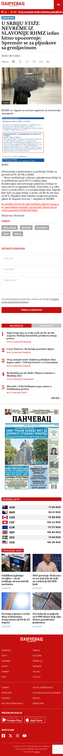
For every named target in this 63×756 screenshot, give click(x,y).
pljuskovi (41, 227)
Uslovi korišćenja (43, 687)
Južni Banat (28, 379)
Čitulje (37, 677)
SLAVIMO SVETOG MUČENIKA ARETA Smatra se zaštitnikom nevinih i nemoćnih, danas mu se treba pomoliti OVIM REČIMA (30, 207)
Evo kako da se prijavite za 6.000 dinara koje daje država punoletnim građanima (47, 618)
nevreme (26, 227)
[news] (16, 563)
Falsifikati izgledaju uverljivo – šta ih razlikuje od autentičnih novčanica (15, 580)
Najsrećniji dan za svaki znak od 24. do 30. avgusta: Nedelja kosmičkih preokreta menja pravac (32, 336)
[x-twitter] (10, 736)
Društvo (8, 17)
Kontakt (6, 698)
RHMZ (6, 234)
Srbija (17, 234)
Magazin (27, 342)
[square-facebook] (3, 736)
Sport (5, 666)
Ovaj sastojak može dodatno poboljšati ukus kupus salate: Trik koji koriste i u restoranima (32, 361)
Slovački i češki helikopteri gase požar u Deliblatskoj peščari (29, 387)
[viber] (34, 61)
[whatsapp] (27, 61)
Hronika (6, 661)
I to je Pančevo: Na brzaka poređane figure (30, 349)
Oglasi (36, 671)
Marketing (38, 703)
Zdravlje (38, 661)
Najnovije (16, 325)
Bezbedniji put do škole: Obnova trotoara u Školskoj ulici (31, 374)
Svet (4, 677)
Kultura (37, 655)
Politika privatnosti (12, 703)
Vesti (24, 393)
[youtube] (24, 736)
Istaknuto (46, 325)
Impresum (6, 693)
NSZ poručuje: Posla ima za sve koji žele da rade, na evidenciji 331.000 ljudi (47, 580)
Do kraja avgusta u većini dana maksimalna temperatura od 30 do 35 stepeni (16, 618)
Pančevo (27, 352)
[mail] (40, 61)
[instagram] (17, 736)
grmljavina (9, 227)
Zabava (5, 671)
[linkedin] (47, 61)
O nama (5, 687)
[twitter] (20, 61)
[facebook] (13, 61)
